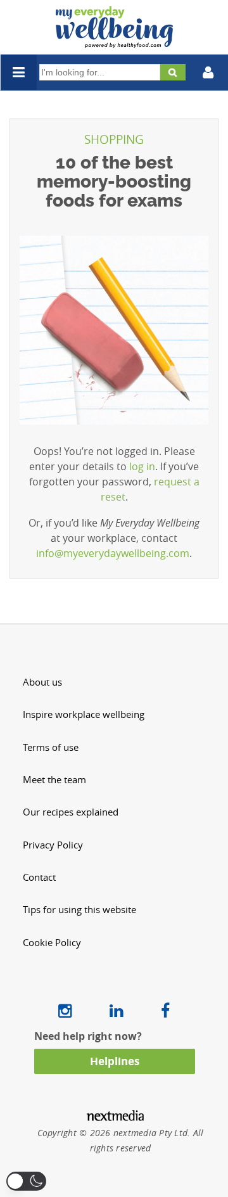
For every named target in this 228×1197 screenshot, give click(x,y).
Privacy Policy (53, 845)
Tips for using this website (79, 909)
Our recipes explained (70, 812)
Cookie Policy (52, 942)
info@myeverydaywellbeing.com (112, 553)
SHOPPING (114, 139)
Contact (39, 877)
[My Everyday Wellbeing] (114, 41)
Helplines (114, 1061)
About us (42, 682)
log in (142, 466)
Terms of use (51, 747)
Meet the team (54, 779)
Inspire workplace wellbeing (83, 714)
